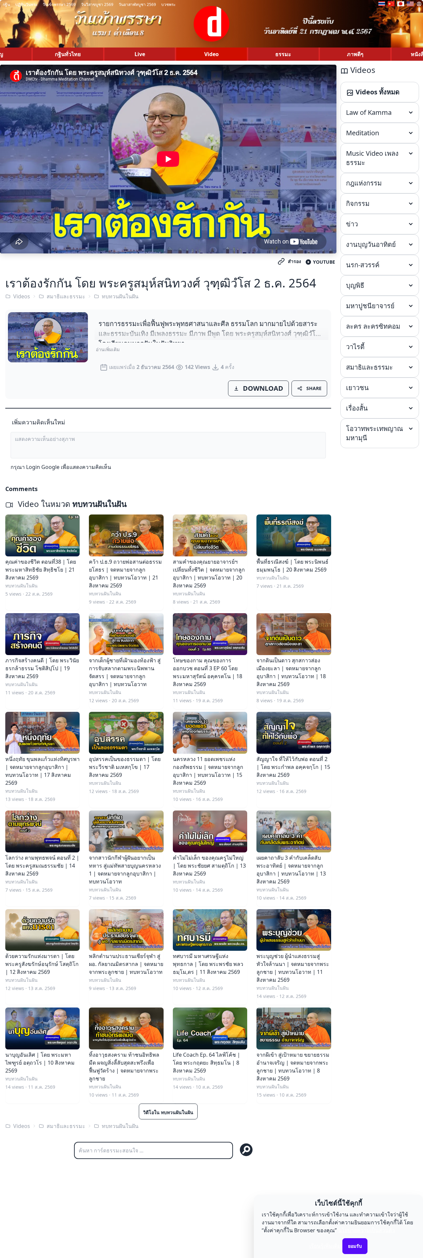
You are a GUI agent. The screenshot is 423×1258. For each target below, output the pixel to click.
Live (140, 54)
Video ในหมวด (71, 503)
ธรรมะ (283, 54)
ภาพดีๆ (355, 54)
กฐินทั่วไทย (68, 54)
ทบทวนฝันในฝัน (120, 296)
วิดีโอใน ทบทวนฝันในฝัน (168, 1112)
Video (211, 54)
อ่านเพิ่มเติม (108, 349)
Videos (21, 296)
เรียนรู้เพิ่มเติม (325, 1245)
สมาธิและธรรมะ (66, 296)
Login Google (42, 467)
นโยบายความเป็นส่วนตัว (366, 1230)
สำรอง (294, 261)
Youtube (324, 262)
